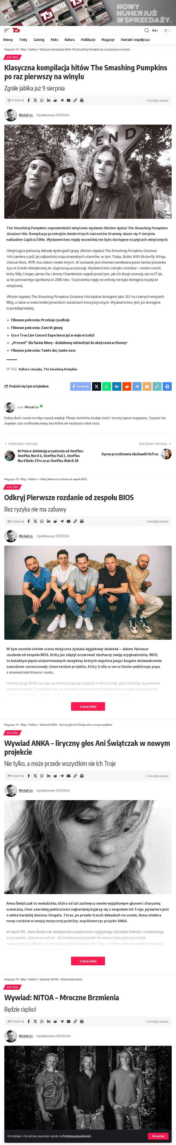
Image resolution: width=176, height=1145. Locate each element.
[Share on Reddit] (55, 100)
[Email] (68, 100)
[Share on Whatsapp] (42, 100)
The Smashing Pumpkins (60, 369)
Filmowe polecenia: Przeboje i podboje (40, 320)
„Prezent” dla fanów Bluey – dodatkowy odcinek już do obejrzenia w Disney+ (69, 343)
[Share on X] (35, 100)
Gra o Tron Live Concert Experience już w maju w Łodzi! (53, 335)
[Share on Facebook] (29, 100)
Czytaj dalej (88, 706)
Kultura (12, 57)
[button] (158, 1136)
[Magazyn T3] (16, 30)
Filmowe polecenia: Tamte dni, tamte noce (43, 350)
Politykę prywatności (77, 1136)
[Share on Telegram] (62, 100)
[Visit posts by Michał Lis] (10, 115)
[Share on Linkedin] (49, 100)
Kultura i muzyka (30, 369)
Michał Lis (26, 115)
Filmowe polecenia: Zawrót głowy (37, 328)
